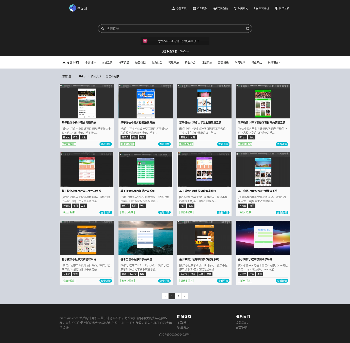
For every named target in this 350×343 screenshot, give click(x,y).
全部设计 (90, 62)
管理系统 (173, 62)
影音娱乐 (223, 62)
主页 (83, 76)
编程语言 (273, 62)
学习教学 (240, 62)
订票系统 (207, 62)
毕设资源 (183, 327)
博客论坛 (123, 62)
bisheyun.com (69, 318)
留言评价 (242, 327)
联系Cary (242, 322)
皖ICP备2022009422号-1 (175, 334)
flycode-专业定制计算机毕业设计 (178, 41)
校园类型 (140, 62)
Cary (185, 51)
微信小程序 (112, 76)
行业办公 (190, 62)
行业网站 (256, 62)
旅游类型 (157, 62)
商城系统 (107, 62)
